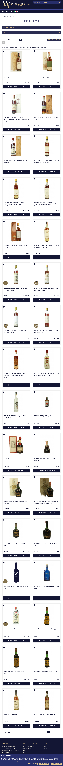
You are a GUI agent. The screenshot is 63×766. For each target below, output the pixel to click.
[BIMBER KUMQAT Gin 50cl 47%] (47, 402)
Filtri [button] (5, 32)
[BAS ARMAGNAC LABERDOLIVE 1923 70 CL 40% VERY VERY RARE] (47, 146)
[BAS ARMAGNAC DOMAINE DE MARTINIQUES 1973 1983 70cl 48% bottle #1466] (16, 103)
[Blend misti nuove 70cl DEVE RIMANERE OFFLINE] (16, 572)
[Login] (3, 11)
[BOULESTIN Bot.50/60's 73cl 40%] (47, 700)
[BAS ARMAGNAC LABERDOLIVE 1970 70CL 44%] (16, 231)
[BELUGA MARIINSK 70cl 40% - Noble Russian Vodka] (16, 402)
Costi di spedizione (28, 746)
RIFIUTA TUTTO (44, 764)
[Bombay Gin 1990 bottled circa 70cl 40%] (16, 615)
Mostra (4, 39)
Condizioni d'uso (27, 748)
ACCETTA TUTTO (56, 764)
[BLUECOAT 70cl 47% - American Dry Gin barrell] (47, 572)
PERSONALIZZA (32, 764)
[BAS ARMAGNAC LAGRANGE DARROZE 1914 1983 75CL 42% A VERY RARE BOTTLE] (16, 359)
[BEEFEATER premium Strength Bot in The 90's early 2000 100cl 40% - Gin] (47, 359)
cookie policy (14, 761)
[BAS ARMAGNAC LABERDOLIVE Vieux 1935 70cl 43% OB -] (16, 274)
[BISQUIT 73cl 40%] (16, 444)
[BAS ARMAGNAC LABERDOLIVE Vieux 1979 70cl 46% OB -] (16, 316)
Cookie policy (26, 752)
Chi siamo (46, 746)
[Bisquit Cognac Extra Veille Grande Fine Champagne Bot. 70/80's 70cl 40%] (47, 487)
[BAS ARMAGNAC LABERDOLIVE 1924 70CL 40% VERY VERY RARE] (47, 189)
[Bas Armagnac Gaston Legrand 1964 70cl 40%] (47, 103)
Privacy (24, 750)
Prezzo (51, 39)
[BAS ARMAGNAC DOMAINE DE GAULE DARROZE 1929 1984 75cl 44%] (47, 61)
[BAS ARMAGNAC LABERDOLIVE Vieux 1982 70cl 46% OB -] (47, 316)
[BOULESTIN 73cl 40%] (16, 700)
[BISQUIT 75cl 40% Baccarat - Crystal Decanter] (47, 444)
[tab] (31, 27)
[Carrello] (11, 11)
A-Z (59, 39)
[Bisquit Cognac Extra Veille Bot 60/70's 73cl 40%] (16, 487)
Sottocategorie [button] (8, 27)
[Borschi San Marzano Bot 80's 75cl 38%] (47, 657)
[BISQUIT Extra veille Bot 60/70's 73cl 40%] (16, 530)
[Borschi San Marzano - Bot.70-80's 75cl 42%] (16, 657)
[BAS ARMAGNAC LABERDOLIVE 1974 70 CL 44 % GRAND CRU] (47, 231)
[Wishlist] (7, 11)
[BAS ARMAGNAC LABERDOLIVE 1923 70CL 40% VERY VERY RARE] (16, 189)
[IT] (16, 11)
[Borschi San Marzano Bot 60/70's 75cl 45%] (47, 615)
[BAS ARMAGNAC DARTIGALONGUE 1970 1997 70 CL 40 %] (16, 61)
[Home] (16, 5)
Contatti (45, 748)
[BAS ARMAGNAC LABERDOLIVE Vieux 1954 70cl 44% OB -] (47, 274)
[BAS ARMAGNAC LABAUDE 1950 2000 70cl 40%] (16, 146)
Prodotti (5, 16)
